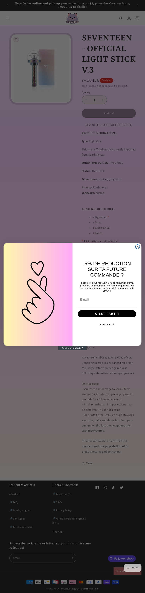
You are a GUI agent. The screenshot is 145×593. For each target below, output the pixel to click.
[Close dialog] (137, 247)
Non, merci (107, 324)
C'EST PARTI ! (107, 313)
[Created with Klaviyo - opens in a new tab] (72, 348)
